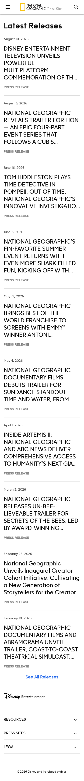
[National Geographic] (42, 7)
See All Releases (42, 677)
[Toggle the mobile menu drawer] (8, 7)
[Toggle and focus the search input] (76, 7)
